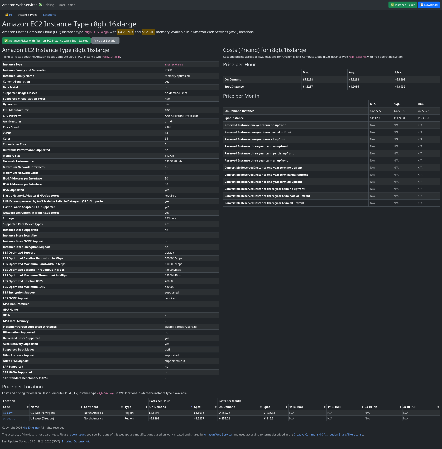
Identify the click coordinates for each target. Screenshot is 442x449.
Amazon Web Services (218, 434)
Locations (49, 15)
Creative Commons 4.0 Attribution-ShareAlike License (328, 434)
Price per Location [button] (105, 40)
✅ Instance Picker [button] (403, 5)
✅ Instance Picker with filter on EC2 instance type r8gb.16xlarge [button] (46, 40)
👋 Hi (8, 15)
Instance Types (27, 15)
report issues (77, 434)
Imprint (67, 441)
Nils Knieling (31, 427)
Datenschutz (82, 441)
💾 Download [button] (429, 5)
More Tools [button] (66, 5)
